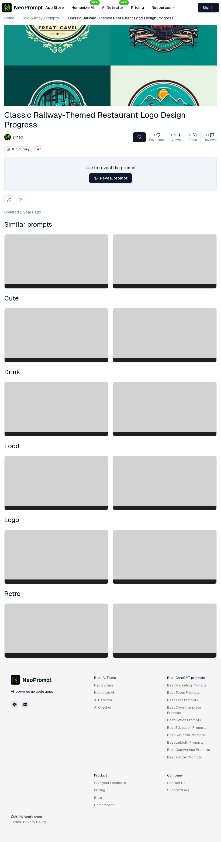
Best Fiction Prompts (184, 720)
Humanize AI (84, 6)
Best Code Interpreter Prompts (184, 710)
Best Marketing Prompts (187, 685)
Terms (16, 822)
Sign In (208, 7)
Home (9, 18)
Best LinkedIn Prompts (185, 742)
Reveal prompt (113, 178)
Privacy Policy (34, 822)
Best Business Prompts (186, 735)
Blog (98, 798)
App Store (54, 7)
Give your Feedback (110, 783)
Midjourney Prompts (41, 18)
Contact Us (176, 783)
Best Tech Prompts (182, 700)
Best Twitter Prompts (184, 757)
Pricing (137, 7)
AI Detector (114, 6)
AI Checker (102, 707)
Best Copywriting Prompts (188, 750)
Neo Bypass (104, 685)
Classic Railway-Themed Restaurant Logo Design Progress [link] (121, 18)
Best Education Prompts (186, 728)
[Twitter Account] (14, 704)
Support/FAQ (178, 790)
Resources (161, 7)
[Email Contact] (25, 704)
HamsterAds (104, 805)
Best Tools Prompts (183, 693)
